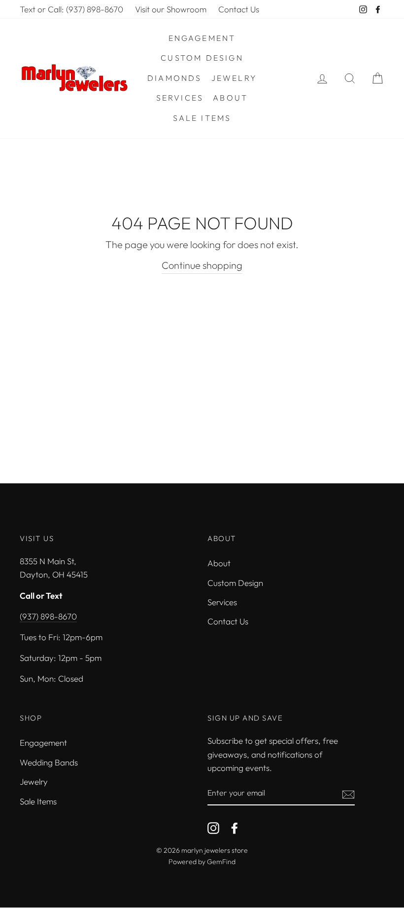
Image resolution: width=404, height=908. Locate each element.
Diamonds (174, 78)
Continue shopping (202, 265)
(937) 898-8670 (48, 616)
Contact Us (238, 9)
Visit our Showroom (170, 9)
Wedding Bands (49, 762)
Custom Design (202, 58)
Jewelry (234, 78)
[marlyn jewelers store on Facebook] (234, 827)
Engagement (202, 38)
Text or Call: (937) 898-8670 (71, 9)
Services (180, 98)
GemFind (221, 861)
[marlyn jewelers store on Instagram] (213, 827)
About (230, 98)
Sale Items (202, 118)
